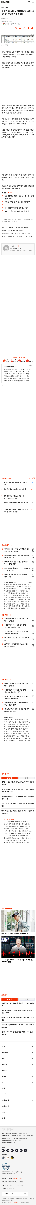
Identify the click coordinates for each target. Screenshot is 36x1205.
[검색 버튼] (29, 2)
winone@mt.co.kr (15, 248)
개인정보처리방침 (17, 1178)
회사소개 (4, 1178)
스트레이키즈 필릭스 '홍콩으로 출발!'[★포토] (15, 933)
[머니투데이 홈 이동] (8, 1129)
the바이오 (5, 1064)
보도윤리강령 (10, 1188)
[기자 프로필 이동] (6, 248)
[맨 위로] (32, 1197)
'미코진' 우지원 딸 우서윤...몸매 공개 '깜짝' (17, 202)
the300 (5, 1052)
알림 (3, 1118)
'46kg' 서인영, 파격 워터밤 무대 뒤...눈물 (17, 211)
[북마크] (32, 28)
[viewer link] (32, 40)
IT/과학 (6, 7)
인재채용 (9, 1178)
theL (4, 1058)
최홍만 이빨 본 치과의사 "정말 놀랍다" (15, 489)
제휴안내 (9, 1185)
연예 (3, 1088)
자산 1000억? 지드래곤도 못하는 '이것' (16, 208)
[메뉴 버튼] (33, 2)
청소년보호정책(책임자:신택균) (9, 1182)
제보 (3, 1112)
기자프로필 (5, 1106)
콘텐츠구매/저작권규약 (18, 1185)
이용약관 (20, 1182)
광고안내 (4, 1185)
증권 (3, 1046)
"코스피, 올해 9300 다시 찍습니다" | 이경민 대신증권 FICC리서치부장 (17, 961)
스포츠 (4, 1094)
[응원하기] (18, 246)
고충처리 (4, 1188)
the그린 (4, 1070)
